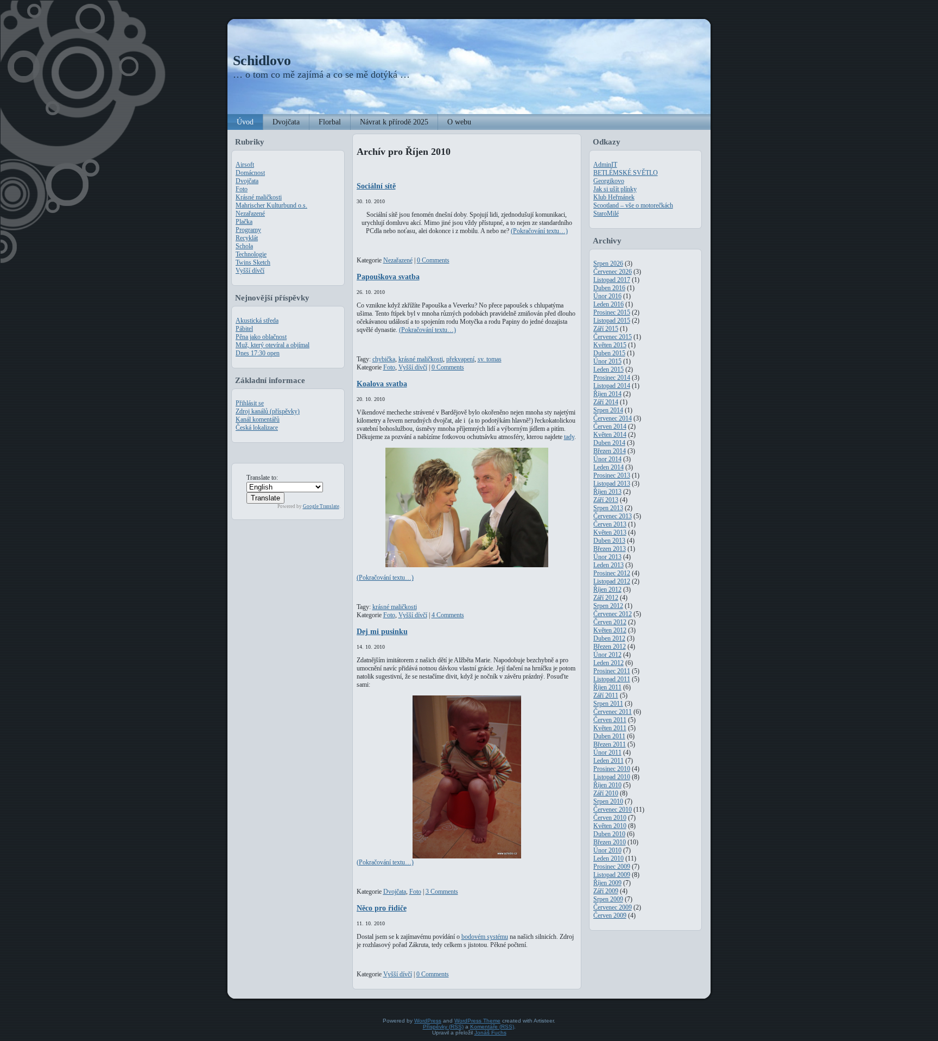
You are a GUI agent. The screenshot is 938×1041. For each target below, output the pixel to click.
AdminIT (605, 164)
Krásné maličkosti (259, 197)
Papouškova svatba (388, 276)
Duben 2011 (609, 736)
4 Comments (448, 615)
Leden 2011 (608, 760)
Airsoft (245, 164)
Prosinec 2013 (611, 475)
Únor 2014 (607, 459)
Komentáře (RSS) (492, 1027)
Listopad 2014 (611, 386)
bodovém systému (484, 936)
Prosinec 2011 (611, 671)
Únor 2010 (607, 850)
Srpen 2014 (608, 410)
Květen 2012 (609, 630)
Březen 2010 (609, 842)
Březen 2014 (609, 451)
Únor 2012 (607, 655)
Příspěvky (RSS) (443, 1027)
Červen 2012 (609, 622)
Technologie (251, 254)
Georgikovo (608, 181)
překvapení (460, 359)
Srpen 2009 (608, 899)
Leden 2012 (608, 663)
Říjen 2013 (607, 492)
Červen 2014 (609, 426)
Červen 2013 (609, 524)
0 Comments (433, 260)
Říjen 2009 (607, 883)
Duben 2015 (609, 353)
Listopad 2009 (611, 875)
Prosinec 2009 (611, 866)
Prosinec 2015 (611, 312)
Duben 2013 (609, 540)
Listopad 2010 (611, 777)
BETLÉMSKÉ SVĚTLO (625, 173)
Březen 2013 (609, 549)
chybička (383, 359)
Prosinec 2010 (611, 769)
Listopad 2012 (611, 581)
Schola (244, 246)
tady (569, 437)
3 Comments (442, 891)
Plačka (244, 221)
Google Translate (321, 506)
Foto (242, 189)
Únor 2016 (607, 296)
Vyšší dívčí (250, 270)
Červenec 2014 (612, 418)
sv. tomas (490, 359)
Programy (248, 230)
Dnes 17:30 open (258, 353)
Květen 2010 (609, 826)
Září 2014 (605, 402)
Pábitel (244, 329)
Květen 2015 (609, 345)
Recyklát (247, 238)
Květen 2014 (609, 434)
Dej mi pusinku (382, 631)
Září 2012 (605, 597)
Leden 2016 (608, 304)
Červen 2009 (609, 915)
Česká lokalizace (257, 427)
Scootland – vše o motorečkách (633, 205)
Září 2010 (605, 793)
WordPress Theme (477, 1021)
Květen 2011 (609, 728)
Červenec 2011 (612, 712)
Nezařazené (250, 213)
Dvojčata (247, 181)
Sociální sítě (376, 185)
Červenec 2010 (612, 809)
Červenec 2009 (612, 907)
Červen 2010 (609, 817)
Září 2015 (605, 329)
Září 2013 (605, 500)
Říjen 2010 (607, 785)
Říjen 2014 (607, 394)
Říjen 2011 (607, 687)
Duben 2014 (609, 443)
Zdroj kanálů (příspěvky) (268, 411)
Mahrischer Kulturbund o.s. (271, 205)
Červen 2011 (609, 720)
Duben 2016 (609, 288)
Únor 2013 (607, 557)
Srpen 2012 (608, 606)
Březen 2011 (609, 744)
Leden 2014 (608, 467)
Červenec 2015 (612, 337)
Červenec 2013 (612, 516)
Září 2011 (605, 695)
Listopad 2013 (611, 483)
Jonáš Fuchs (490, 1033)
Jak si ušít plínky (615, 189)
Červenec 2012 (612, 614)
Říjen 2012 (607, 589)
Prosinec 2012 (611, 573)
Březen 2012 (609, 646)
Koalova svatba (382, 383)
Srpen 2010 (608, 801)
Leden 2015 (608, 369)
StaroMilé (606, 213)
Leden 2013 (608, 565)
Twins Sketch (253, 262)
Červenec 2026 (612, 271)
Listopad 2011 (611, 679)
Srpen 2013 (608, 508)
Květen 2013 (609, 532)
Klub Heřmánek (614, 197)
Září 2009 (605, 891)
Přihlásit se (250, 403)
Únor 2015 (607, 361)
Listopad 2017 (611, 280)
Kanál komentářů (258, 419)
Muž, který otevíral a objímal (272, 345)
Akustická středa (257, 320)
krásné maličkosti (420, 359)
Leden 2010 (608, 858)
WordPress (427, 1021)
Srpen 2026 (608, 263)
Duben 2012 (609, 638)
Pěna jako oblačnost (261, 337)
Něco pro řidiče (382, 908)
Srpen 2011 (608, 703)
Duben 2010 (609, 834)
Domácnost (250, 173)
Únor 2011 (607, 752)
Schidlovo (262, 60)
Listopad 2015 (611, 320)
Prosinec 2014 (611, 377)
